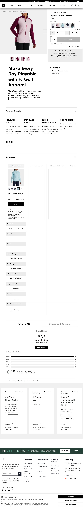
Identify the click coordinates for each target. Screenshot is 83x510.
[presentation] (24, 324)
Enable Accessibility (65, 1)
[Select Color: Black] (72, 25)
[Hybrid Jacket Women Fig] (23, 31)
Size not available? (74, 46)
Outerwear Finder (43, 466)
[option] (23, 31)
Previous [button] (2, 31)
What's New (52, 5)
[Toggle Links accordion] (29, 459)
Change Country (72, 478)
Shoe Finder (41, 463)
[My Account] (75, 5)
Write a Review (64, 12)
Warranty (53, 468)
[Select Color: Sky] (62, 25)
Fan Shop (62, 5)
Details (73, 53)
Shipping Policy (55, 471)
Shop (16, 204)
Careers (26, 481)
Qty (51, 36)
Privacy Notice (30, 499)
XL (72, 33)
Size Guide (77, 29)
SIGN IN (76, 451)
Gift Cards (41, 471)
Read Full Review (13, 414)
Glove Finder (41, 469)
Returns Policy (55, 473)
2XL (77, 33)
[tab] (79, 5)
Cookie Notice (40, 499)
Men (12, 5)
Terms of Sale (28, 476)
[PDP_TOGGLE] (73, 157)
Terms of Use (23, 499)
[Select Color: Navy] (67, 25)
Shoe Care (27, 466)
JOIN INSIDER (65, 451)
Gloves (30, 5)
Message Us (68, 475)
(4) (57, 12)
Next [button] (45, 31)
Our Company (28, 463)
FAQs (72, 465)
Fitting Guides (42, 476)
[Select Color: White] (53, 25)
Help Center (73, 463)
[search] (72, 5)
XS (52, 33)
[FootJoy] (3, 5)
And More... (55, 450)
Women (20, 5)
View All (35, 380)
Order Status (55, 466)
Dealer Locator (42, 474)
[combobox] (36, 166)
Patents (26, 479)
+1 (21, 189)
